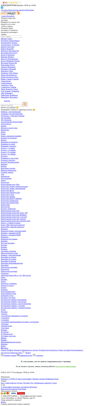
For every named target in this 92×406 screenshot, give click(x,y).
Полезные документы (20, 387)
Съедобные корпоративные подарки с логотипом (20, 322)
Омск (11, 71)
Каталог (7, 101)
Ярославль (14, 97)
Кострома (4, 63)
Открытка (5, 273)
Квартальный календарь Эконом (13, 219)
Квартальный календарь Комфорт (14, 215)
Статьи (54, 383)
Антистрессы (6, 124)
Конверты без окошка (9, 239)
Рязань (3, 79)
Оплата (20, 383)
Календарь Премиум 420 (10, 193)
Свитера (4, 314)
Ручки (3, 310)
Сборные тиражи (9, 355)
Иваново (4, 57)
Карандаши (5, 205)
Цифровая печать (25, 355)
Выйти (28, 353)
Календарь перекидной (10, 203)
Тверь (3, 89)
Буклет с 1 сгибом (8, 148)
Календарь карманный (9, 201)
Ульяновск (15, 91)
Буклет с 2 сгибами (8, 150)
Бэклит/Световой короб (10, 162)
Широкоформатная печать (11, 342)
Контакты (33, 387)
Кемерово (10, 61)
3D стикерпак (6, 120)
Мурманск (5, 69)
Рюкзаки (4, 312)
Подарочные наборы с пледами (13, 306)
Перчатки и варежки (9, 283)
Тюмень (8, 91)
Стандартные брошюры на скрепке (14, 316)
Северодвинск (6, 83)
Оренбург (4, 73)
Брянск (3, 49)
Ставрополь (5, 87)
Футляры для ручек (8, 336)
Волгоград (13, 53)
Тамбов (13, 87)
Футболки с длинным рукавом (12, 116)
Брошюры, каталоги (8, 146)
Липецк (4, 67)
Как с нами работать (8, 383)
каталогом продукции (66, 366)
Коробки (4, 241)
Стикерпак (5, 318)
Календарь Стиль (7, 195)
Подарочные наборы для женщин (14, 300)
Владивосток (14, 51)
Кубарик (4, 249)
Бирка (3, 132)
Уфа (2, 93)
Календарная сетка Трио (10, 184)
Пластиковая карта (8, 292)
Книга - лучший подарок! (11, 223)
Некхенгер (5, 269)
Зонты (3, 180)
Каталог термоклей (8, 209)
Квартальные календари (10, 211)
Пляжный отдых (7, 296)
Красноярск (5, 65)
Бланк (3, 134)
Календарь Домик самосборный (13, 188)
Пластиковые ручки (8, 294)
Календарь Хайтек (8, 197)
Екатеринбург (6, 43)
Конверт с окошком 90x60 (11, 235)
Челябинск (14, 95)
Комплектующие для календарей (13, 231)
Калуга (3, 61)
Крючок (4, 247)
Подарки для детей (8, 298)
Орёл (11, 73)
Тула (2, 91)
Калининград (13, 59)
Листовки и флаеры (8, 251)
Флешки (4, 330)
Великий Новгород (7, 50)
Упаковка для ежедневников (12, 114)
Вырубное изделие (8, 168)
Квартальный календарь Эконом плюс (15, 221)
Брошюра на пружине (9, 142)
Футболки (5, 332)
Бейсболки (5, 130)
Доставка (4, 10)
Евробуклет (5, 176)
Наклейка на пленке (8, 259)
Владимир (5, 53)
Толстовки (5, 328)
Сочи (11, 85)
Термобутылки (6, 326)
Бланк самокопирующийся (11, 136)
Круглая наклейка (8, 243)
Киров (17, 61)
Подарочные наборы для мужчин (13, 302)
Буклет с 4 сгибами (8, 154)
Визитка (4, 164)
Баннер (3, 126)
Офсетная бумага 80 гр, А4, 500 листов (16, 275)
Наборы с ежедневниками (11, 112)
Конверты (5, 237)
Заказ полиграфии (24, 379)
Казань (14, 43)
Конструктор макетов (16, 10)
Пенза (15, 73)
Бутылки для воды (8, 160)
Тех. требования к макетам (41, 383)
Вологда (4, 55)
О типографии (6, 387)
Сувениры (5, 320)
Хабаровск (8, 93)
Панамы (4, 279)
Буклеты (4, 156)
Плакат (3, 287)
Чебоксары (5, 95)
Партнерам (29, 10)
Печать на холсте (7, 285)
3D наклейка (6, 118)
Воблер (4, 166)
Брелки (3, 140)
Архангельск (6, 45)
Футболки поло (7, 334)
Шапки (3, 338)
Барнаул (4, 47)
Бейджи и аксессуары (9, 128)
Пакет (3, 277)
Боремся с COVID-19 (9, 379)
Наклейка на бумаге (8, 257)
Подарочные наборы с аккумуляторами (16, 304)
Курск (12, 65)
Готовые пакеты (7, 172)
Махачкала (11, 67)
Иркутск (4, 59)
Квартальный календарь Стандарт (14, 217)
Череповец (5, 97)
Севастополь (6, 81)
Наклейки (5, 265)
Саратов (15, 79)
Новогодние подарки (9, 271)
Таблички (4, 324)
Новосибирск (14, 41)
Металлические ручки (9, 253)
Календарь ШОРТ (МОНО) (11, 199)
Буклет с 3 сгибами (8, 152)
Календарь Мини (7, 190)
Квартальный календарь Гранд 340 (14, 213)
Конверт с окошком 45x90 (11, 233)
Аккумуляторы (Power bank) (11, 122)
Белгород (10, 47)
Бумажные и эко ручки (9, 158)
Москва (4, 39)
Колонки (4, 229)
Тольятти (9, 89)
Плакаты (4, 289)
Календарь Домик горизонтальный (14, 186)
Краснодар (13, 63)
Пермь (3, 75)
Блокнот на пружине (9, 138)
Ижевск (11, 57)
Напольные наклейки (9, 267)
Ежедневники (6, 178)
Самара (9, 79)
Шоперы (4, 344)
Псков (3, 77)
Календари (5, 182)
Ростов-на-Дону (12, 77)
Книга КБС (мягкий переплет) (12, 227)
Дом (2, 174)
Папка (3, 281)
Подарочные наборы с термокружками (16, 308)
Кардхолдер (5, 207)
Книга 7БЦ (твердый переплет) (13, 225)
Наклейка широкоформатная (12, 263)
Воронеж (11, 55)
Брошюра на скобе (8, 144)
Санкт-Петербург (6, 40)
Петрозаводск (11, 75)
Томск (15, 89)
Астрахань (15, 45)
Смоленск (5, 85)
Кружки (4, 245)
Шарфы (4, 340)
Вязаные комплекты (8, 170)
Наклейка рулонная (8, 261)
